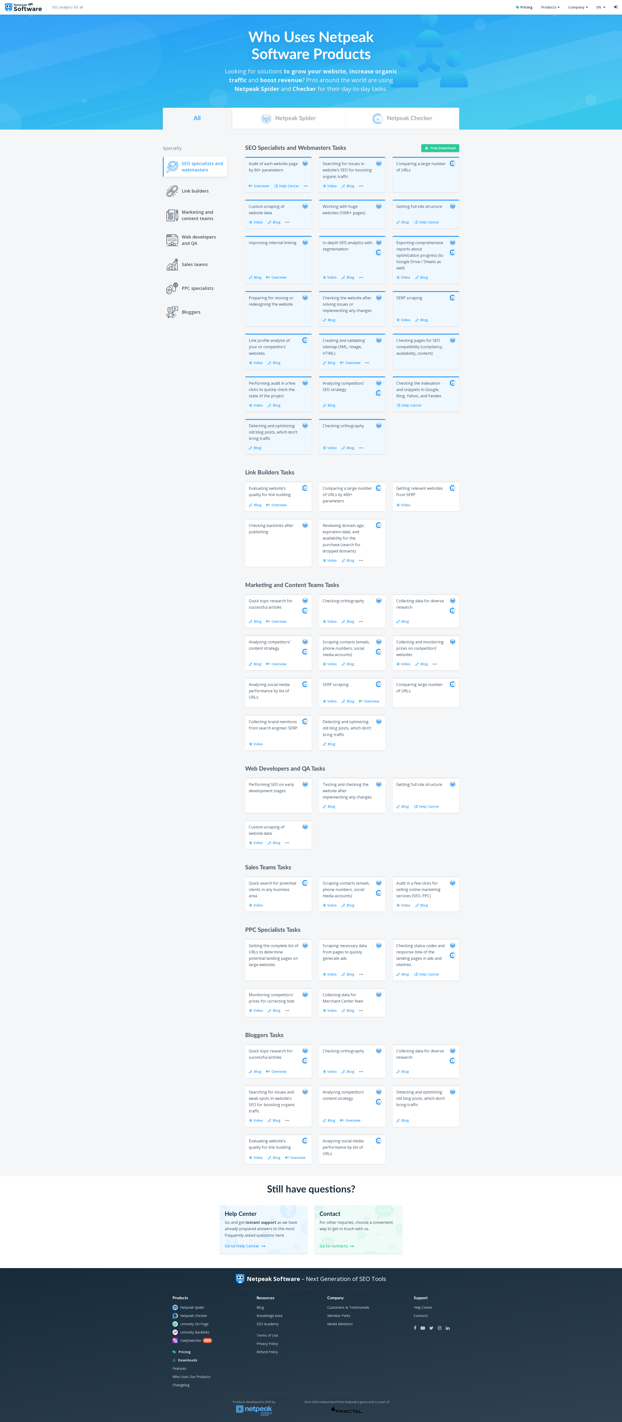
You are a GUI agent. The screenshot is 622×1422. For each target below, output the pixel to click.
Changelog (181, 1385)
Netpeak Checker (193, 1315)
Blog (260, 1307)
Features (179, 1368)
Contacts (421, 1315)
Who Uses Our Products (191, 1376)
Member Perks (338, 1315)
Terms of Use (267, 1335)
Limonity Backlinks (194, 1332)
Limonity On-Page (194, 1324)
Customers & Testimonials (348, 1307)
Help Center (423, 1307)
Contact (322, 1208)
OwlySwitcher (195, 1340)
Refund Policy (267, 1352)
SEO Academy (268, 1324)
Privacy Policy (267, 1343)
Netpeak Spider (192, 1307)
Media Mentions (340, 1324)
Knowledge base (270, 1315)
